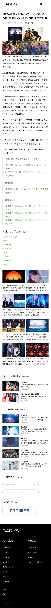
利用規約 (31, 557)
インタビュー (7, 562)
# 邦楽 (4, 264)
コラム (5, 572)
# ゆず (4, 252)
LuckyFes (6, 581)
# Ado (4, 241)
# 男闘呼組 (6, 244)
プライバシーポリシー (36, 562)
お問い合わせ (32, 552)
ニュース (6, 552)
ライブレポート (8, 567)
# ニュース (6, 256)
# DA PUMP (6, 248)
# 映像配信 (6, 260)
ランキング (7, 557)
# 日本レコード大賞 (10, 237)
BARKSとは (32, 548)
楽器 (4, 576)
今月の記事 (7, 548)
